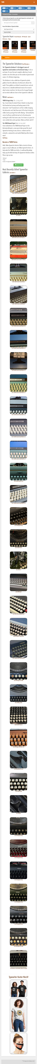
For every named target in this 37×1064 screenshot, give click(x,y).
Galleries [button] (22, 8)
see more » (12, 173)
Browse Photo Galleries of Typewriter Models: (11, 26)
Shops (9, 39)
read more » (10, 97)
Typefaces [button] (31, 8)
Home (4, 57)
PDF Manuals (24, 36)
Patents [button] (5, 11)
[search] (18, 29)
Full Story (5, 138)
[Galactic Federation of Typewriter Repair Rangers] (18, 1015)
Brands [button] (5, 8)
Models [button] (13, 8)
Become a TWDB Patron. (10, 142)
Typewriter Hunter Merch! (18, 977)
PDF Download (5, 52)
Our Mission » (25, 64)
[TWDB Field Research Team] (18, 1043)
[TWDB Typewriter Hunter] (18, 988)
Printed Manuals (17, 36)
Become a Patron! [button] (19, 165)
